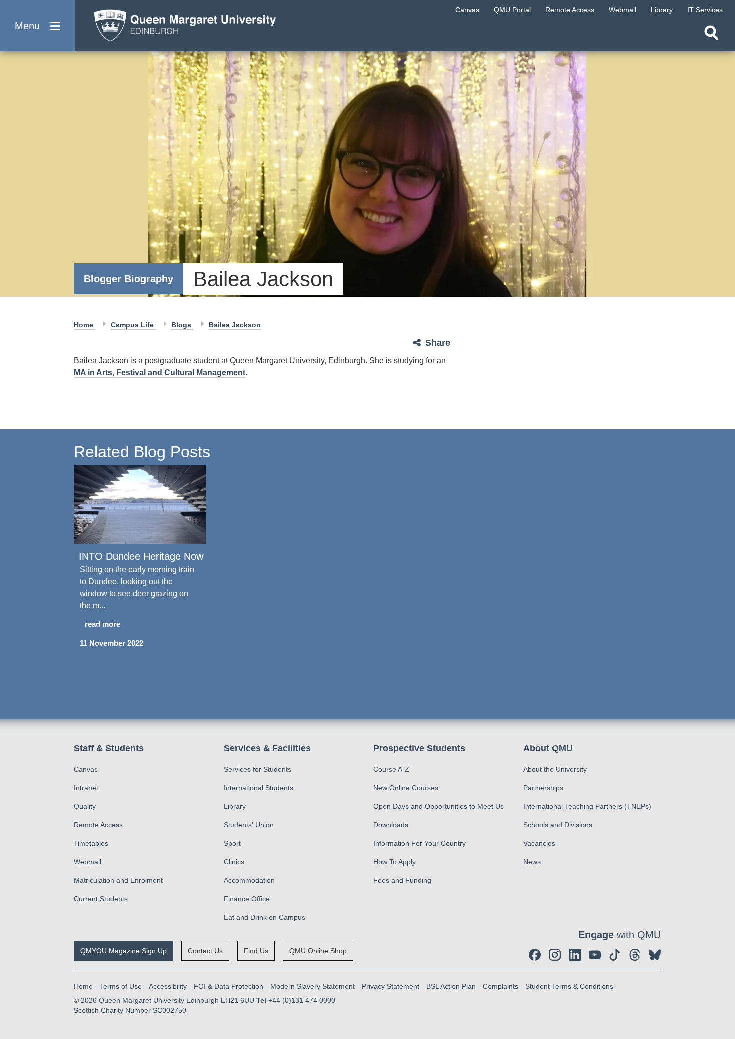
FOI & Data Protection (229, 986)
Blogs (183, 325)
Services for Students (258, 769)
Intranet (86, 788)
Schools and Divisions (558, 825)
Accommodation (249, 880)
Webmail (88, 862)
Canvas (86, 769)
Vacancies (540, 843)
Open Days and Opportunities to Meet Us (439, 806)
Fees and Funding (403, 880)
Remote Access (98, 825)
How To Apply (395, 862)
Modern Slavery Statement (312, 986)
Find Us (256, 951)
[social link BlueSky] (655, 955)
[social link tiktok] (615, 955)
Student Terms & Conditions (570, 986)
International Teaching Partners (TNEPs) (588, 806)
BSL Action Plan (451, 986)
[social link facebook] (535, 955)
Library (235, 806)
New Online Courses (406, 788)
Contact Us (205, 951)
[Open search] (711, 33)
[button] (37, 25)
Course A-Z (392, 769)
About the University (555, 769)
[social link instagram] (555, 955)
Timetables (91, 843)
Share (438, 343)
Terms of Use (121, 986)
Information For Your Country (420, 843)
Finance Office (247, 899)
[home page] (180, 23)
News (532, 862)
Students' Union (249, 825)
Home (85, 325)
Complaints (500, 986)
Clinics (234, 862)
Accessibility (168, 986)
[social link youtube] (595, 955)
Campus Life (133, 325)
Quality (85, 806)
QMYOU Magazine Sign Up (123, 951)
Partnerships (544, 788)
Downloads (391, 825)
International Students (259, 788)
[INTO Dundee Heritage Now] (140, 504)
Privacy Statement (391, 986)
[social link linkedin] (575, 955)
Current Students (101, 899)
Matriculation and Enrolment (118, 880)
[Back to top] (722, 941)
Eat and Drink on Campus (265, 917)
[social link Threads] (635, 955)
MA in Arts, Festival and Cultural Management (160, 372)
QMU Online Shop (318, 951)
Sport (232, 843)
